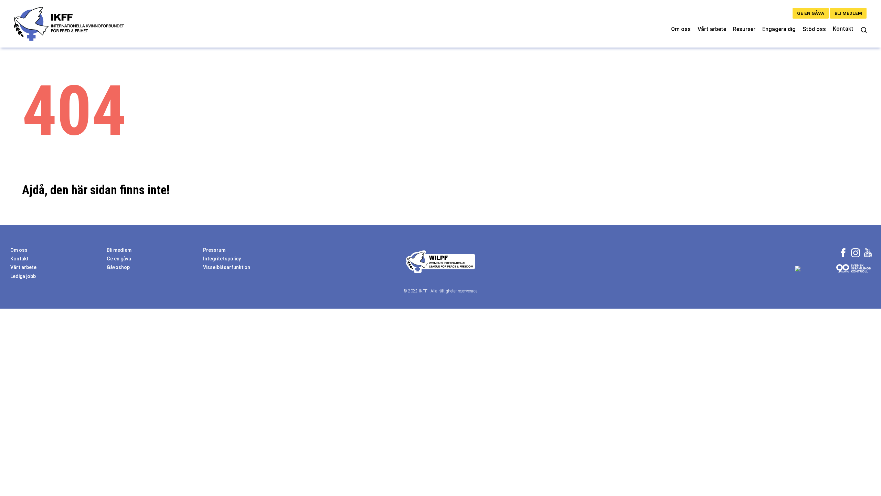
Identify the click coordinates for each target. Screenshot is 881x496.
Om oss (681, 29)
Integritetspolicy (222, 258)
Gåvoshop (118, 267)
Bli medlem (848, 13)
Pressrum (214, 250)
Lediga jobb (23, 276)
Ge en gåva (810, 13)
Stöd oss (814, 29)
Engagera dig (779, 29)
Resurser (744, 29)
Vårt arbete (712, 29)
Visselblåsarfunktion (226, 267)
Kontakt (843, 28)
